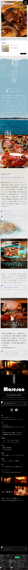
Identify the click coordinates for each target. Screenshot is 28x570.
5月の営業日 (13, 48)
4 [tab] (27, 21)
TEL (5, 568)
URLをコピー (8, 549)
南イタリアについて (10, 218)
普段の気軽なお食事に (11, 287)
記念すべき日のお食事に (12, 353)
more (23, 53)
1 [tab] (27, 17)
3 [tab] (27, 20)
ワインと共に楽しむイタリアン (9, 212)
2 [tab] (27, 18)
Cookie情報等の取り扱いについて (14, 562)
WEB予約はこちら (10, 403)
